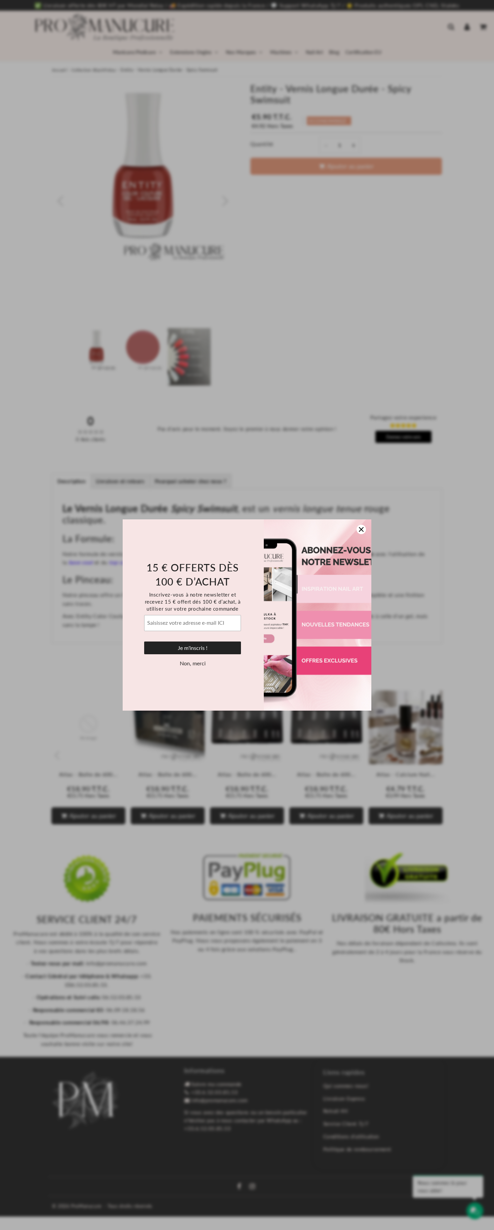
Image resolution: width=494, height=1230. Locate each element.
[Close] (361, 529)
